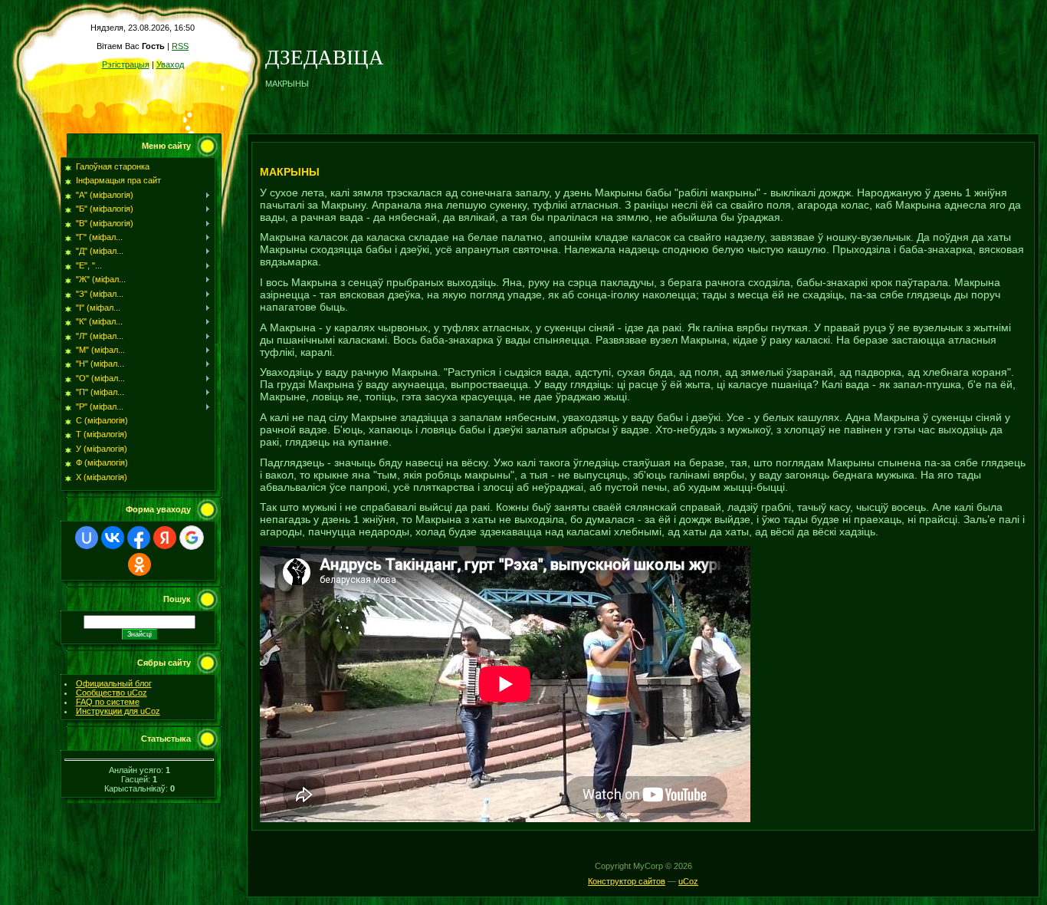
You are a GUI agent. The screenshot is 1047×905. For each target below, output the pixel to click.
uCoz (688, 881)
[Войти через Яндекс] (164, 537)
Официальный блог (114, 683)
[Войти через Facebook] (138, 537)
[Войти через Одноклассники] (139, 564)
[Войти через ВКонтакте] (112, 537)
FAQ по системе (107, 701)
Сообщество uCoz (111, 692)
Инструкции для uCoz (118, 711)
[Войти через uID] (86, 537)
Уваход (170, 64)
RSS (180, 46)
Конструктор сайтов (626, 881)
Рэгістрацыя (125, 64)
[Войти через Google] (191, 537)
